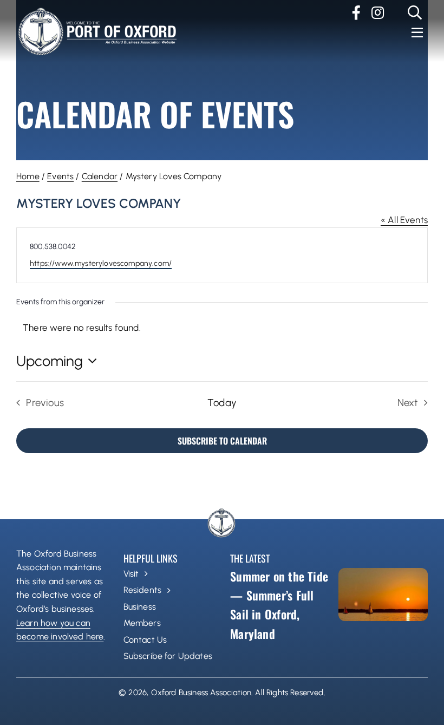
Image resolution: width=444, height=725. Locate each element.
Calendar (99, 176)
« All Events (404, 219)
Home (28, 176)
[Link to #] (415, 12)
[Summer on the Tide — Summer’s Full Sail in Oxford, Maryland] (383, 594)
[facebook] (356, 12)
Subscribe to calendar (222, 440)
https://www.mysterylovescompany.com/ (101, 263)
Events (60, 176)
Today (222, 402)
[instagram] (377, 12)
